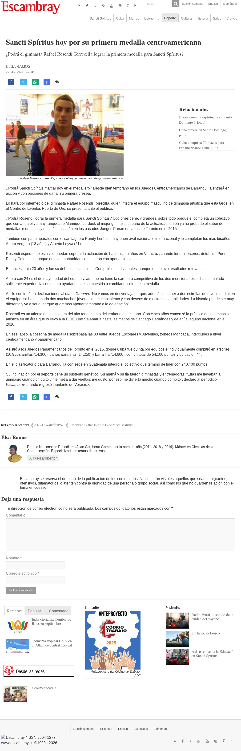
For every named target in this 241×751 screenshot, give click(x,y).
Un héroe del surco (206, 632)
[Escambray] (30, 7)
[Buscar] (175, 3)
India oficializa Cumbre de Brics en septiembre (51, 621)
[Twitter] (94, 6)
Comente (68, 82)
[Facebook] (86, 6)
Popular (34, 611)
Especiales (141, 729)
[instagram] (120, 6)
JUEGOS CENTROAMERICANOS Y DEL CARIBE (101, 425)
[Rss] (79, 6)
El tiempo (106, 729)
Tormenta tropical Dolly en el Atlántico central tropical (52, 642)
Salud (217, 18)
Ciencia (231, 18)
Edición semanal (192, 3)
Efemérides (230, 3)
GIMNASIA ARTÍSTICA (48, 425)
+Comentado (57, 611)
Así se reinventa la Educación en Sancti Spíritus (213, 653)
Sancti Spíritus (100, 18)
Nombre (14, 558)
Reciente (14, 611)
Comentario (15, 515)
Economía (151, 18)
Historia (202, 18)
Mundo (134, 18)
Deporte (170, 18)
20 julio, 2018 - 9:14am (20, 71)
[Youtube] (111, 6)
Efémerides (161, 729)
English (213, 3)
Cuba (120, 18)
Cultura (186, 18)
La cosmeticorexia (42, 687)
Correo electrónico (22, 573)
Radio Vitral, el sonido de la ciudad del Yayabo (212, 616)
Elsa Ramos (18, 67)
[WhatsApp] (103, 6)
